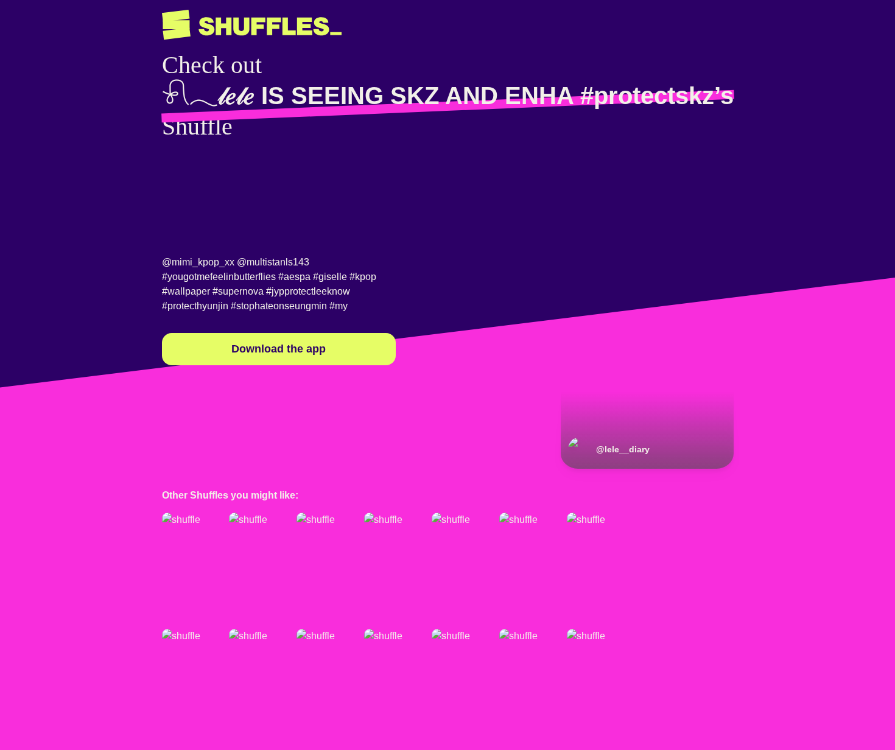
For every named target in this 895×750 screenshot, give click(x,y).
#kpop (362, 277)
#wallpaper (186, 291)
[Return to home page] (252, 25)
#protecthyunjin (195, 306)
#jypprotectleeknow (308, 291)
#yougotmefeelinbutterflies (219, 277)
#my (338, 306)
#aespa (294, 277)
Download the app (278, 349)
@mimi (177, 262)
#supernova (238, 291)
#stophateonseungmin (279, 306)
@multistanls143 (273, 262)
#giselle (330, 277)
